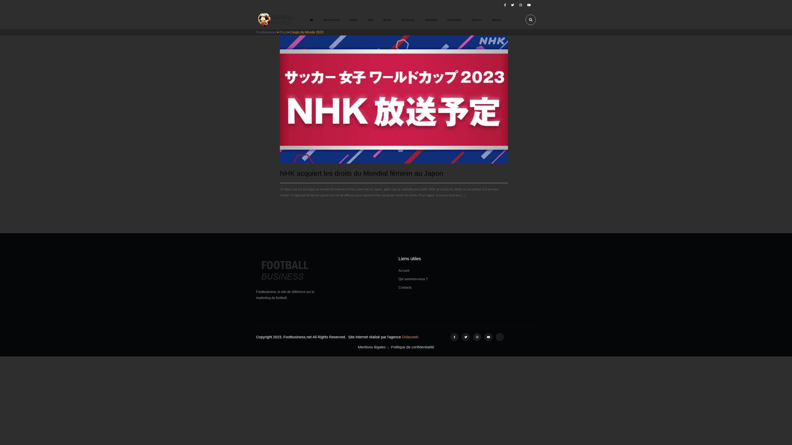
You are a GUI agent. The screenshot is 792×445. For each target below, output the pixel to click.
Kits (370, 19)
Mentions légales (372, 347)
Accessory (408, 19)
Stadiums (431, 19)
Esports (477, 19)
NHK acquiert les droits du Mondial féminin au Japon (361, 173)
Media (354, 19)
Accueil (403, 270)
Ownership (454, 19)
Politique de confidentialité (412, 347)
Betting (496, 19)
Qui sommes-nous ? (413, 279)
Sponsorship (331, 19)
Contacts (404, 287)
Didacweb (410, 337)
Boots (387, 19)
